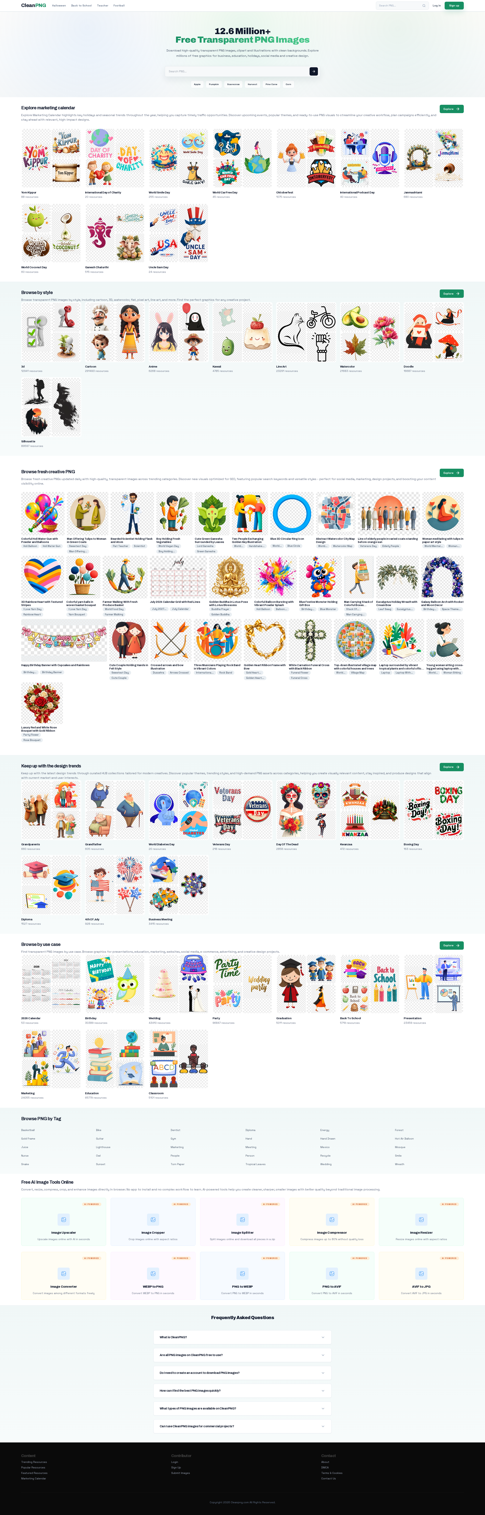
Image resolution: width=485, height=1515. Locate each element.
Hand (249, 1138)
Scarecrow (233, 84)
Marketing (27, 1093)
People (175, 1155)
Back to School (81, 5)
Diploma (26, 919)
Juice (24, 1147)
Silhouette (28, 441)
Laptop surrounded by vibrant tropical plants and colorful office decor (401, 668)
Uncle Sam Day (158, 267)
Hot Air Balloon (404, 1138)
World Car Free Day (225, 192)
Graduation (283, 1018)
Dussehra (158, 672)
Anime (153, 366)
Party (216, 1018)
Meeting (251, 1147)
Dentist (175, 1130)
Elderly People (390, 546)
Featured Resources (34, 1473)
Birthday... (307, 609)
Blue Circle (293, 545)
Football (119, 5)
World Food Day (114, 609)
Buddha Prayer (220, 609)
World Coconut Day (34, 267)
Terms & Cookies (332, 1473)
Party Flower (31, 734)
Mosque (400, 1147)
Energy (324, 1130)
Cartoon (90, 366)
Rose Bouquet (32, 740)
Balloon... (281, 609)
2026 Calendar (30, 1018)
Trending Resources (34, 1462)
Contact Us (328, 1478)
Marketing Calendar (33, 1478)
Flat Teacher (120, 546)
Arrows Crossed (179, 672)
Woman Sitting (452, 672)
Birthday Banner (52, 672)
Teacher (102, 5)
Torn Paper (178, 1164)
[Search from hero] (314, 71)
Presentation (412, 1018)
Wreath (399, 1164)
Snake (25, 1164)
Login (174, 1462)
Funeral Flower (299, 672)
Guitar (100, 1138)
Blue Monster (328, 609)
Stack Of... (352, 609)
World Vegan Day (169, 546)
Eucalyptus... (405, 609)
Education (92, 1093)
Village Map (358, 672)
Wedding (154, 1018)
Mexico (325, 1147)
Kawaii (217, 366)
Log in (437, 5)
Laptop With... (404, 672)
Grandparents (30, 844)
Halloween (59, 5)
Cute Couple (119, 678)
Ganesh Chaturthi (97, 267)
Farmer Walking (114, 614)
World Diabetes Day (161, 844)
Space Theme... (451, 609)
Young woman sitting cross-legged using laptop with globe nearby (444, 668)
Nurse (25, 1155)
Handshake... (256, 546)
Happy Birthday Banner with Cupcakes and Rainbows (55, 665)
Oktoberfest (284, 192)
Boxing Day (411, 844)
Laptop (385, 672)
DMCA (325, 1467)
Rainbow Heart (32, 614)
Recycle (325, 1155)
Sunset (100, 1164)
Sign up (454, 5)
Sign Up (176, 1467)
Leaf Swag (385, 609)
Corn (288, 84)
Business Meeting (160, 919)
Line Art (281, 366)
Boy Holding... (167, 551)
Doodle (408, 366)
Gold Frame (28, 1138)
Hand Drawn (327, 1138)
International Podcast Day (357, 192)
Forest (399, 1130)
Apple (197, 84)
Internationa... (205, 672)
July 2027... (159, 609)
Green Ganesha (206, 551)
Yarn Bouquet (77, 614)
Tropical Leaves (256, 1164)
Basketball (28, 1130)
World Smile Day (159, 192)
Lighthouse (103, 1147)
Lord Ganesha (205, 546)
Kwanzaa (346, 844)
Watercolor (347, 366)
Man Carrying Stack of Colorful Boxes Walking (358, 605)
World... (238, 546)
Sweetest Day (77, 546)
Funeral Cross (299, 678)
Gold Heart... (253, 672)
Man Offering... (78, 551)
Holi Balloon (30, 546)
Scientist (139, 546)
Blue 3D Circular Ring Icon (287, 538)
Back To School (350, 1018)
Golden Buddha (220, 614)
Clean (33, 5)
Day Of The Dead (287, 844)
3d (23, 366)
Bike (98, 1130)
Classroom (156, 1093)
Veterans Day (368, 546)
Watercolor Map (342, 546)
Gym (173, 1138)
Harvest (252, 84)
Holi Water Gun (51, 546)
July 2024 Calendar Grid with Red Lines (175, 602)
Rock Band (225, 672)
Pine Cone (271, 84)
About (325, 1462)
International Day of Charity (103, 192)
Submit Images (180, 1473)
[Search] (424, 6)
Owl (98, 1155)
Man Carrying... (355, 614)
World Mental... (434, 546)
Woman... (454, 546)
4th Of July (92, 919)
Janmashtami (413, 192)
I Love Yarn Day (32, 609)
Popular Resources (33, 1467)
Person (250, 1155)
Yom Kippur (28, 192)
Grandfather (93, 844)
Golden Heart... (255, 678)
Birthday (90, 1018)
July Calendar (180, 609)
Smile (398, 1155)
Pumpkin (214, 84)
